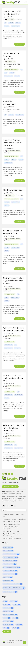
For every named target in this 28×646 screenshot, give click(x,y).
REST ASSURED (7, 580)
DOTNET (13, 601)
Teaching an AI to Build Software (12, 538)
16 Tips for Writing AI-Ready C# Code (12, 232)
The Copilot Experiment (13, 190)
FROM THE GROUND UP (9, 591)
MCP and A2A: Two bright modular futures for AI (13, 378)
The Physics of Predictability (11, 531)
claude (7, 26)
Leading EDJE (5, 491)
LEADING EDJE (18, 640)
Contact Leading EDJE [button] (10, 486)
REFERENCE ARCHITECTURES (11, 567)
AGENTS (6, 617)
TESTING (16, 604)
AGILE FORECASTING (9, 564)
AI (4, 601)
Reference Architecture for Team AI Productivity (14, 329)
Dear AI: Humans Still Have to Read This (12, 12)
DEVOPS (6, 604)
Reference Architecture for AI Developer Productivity (13, 428)
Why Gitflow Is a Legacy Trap (11, 521)
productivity (15, 26)
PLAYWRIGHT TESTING (9, 560)
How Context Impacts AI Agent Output (14, 519)
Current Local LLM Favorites (11, 55)
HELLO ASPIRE (7, 550)
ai (5, 22)
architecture (8, 344)
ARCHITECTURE (7, 621)
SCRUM (5, 627)
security (17, 348)
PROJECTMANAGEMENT (9, 614)
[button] (3, 474)
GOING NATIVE (7, 547)
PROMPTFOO (7, 577)
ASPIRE (18, 624)
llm (5, 72)
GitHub (6, 297)
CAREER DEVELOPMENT (9, 574)
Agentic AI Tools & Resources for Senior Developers (12, 142)
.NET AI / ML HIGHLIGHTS (10, 557)
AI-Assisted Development (11, 69)
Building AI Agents (9, 294)
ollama (17, 76)
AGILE (15, 617)
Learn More (19, 44)
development (18, 448)
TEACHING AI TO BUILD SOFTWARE (12, 583)
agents (11, 22)
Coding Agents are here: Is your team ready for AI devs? (14, 280)
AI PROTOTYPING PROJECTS (10, 554)
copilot (18, 22)
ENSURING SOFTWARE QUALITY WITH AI (13, 588)
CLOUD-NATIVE (7, 624)
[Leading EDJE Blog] (12, 2)
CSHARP (15, 627)
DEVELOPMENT (8, 607)
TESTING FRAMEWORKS (9, 570)
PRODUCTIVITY (7, 611)
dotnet (7, 247)
